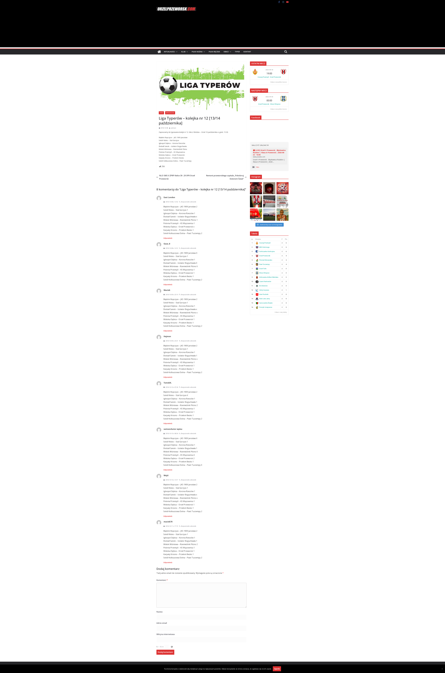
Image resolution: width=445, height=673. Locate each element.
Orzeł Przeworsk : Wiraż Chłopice (269, 104)
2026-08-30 (269, 70)
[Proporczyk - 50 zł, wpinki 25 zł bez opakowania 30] (256, 201)
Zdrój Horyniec (264, 290)
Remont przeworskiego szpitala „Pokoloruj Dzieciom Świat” (225, 177)
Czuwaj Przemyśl (264, 243)
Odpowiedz (167, 238)
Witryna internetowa (165, 634)
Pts (286, 239)
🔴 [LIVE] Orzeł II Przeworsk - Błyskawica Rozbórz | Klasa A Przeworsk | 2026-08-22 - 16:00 (269, 152)
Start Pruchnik (263, 294)
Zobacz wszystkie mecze (278, 82)
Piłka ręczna (214, 52)
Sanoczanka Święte (265, 303)
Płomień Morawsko (265, 260)
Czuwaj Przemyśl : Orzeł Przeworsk (269, 77)
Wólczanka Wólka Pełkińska (268, 277)
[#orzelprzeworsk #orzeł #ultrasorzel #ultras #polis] (256, 188)
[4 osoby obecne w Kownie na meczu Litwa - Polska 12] (269, 201)
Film (257, 167)
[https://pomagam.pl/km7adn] (283, 188)
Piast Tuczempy (264, 264)
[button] (176, 51)
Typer (237, 52)
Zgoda (277, 669)
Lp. (252, 239)
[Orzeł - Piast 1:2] (269, 215)
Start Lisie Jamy (264, 299)
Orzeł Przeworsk (264, 256)
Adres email (161, 623)
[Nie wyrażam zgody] (442, 669)
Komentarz (162, 580)
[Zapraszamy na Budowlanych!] (283, 215)
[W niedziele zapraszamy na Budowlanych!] (283, 201)
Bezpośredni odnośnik (188, 202)
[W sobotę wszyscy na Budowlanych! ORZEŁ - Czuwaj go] (256, 215)
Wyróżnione (170, 113)
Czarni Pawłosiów (265, 281)
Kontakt (247, 52)
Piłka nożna (197, 52)
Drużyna (258, 239)
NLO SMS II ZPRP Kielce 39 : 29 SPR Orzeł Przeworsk (177, 177)
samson (173, 128)
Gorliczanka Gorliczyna (267, 251)
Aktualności (169, 52)
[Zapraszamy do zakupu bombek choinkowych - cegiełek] (269, 188)
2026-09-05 (269, 97)
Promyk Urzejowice (265, 307)
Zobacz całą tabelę (281, 312)
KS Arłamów (263, 286)
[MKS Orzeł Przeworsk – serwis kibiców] (159, 51)
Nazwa (159, 612)
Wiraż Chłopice (264, 273)
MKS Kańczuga (264, 247)
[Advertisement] (222, 31)
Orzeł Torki (262, 268)
